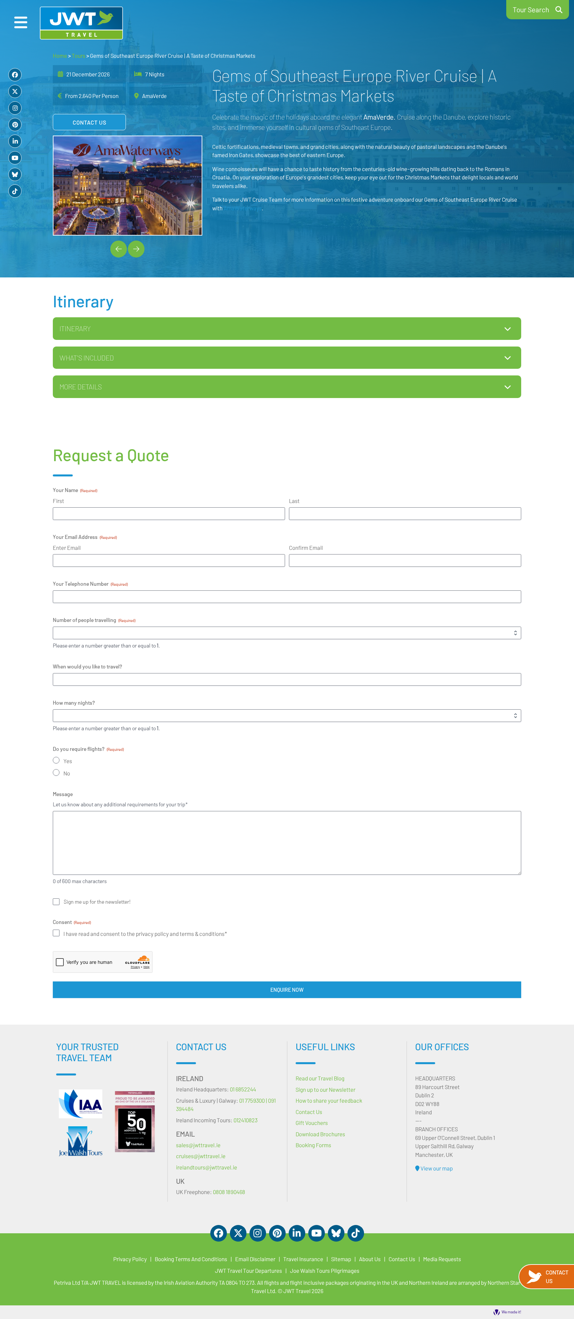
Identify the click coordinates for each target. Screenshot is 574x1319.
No (66, 773)
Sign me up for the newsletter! (97, 901)
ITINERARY (75, 328)
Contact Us (89, 122)
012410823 (245, 1120)
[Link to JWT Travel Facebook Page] (15, 74)
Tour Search (531, 9)
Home (60, 55)
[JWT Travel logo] (81, 23)
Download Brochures (320, 1134)
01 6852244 (243, 1089)
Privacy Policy (130, 1259)
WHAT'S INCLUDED (86, 358)
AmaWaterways (243, 208)
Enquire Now (287, 989)
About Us (370, 1259)
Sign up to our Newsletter (325, 1089)
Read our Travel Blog (320, 1078)
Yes (67, 761)
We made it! (511, 1311)
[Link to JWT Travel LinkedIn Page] (15, 141)
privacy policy (153, 933)
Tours (78, 55)
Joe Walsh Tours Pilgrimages (324, 1270)
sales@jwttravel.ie (198, 1145)
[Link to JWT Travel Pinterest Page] (15, 124)
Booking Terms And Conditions (191, 1259)
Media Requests (442, 1259)
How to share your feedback (329, 1100)
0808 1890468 (229, 1191)
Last (294, 500)
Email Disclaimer (255, 1259)
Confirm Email (306, 547)
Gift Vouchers (312, 1122)
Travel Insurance (303, 1259)
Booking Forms (313, 1145)
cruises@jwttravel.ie (201, 1156)
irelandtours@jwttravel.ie (206, 1167)
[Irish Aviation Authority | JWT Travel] (80, 1103)
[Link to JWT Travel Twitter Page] (15, 91)
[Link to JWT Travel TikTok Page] (15, 191)
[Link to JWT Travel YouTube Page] (15, 157)
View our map (436, 1168)
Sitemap (341, 1259)
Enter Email (67, 547)
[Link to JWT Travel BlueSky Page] (15, 174)
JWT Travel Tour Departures (248, 1270)
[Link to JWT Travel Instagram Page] (15, 108)
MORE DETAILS (80, 386)
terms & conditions (202, 933)
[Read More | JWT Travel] (80, 1141)
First (58, 500)
